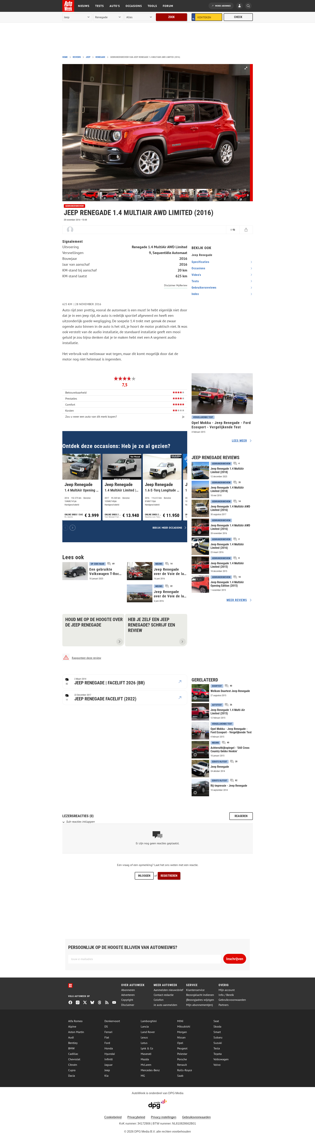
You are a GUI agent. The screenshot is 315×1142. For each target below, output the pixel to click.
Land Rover (148, 1032)
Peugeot (182, 1048)
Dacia (71, 1075)
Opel (180, 1043)
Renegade (100, 57)
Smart (217, 1032)
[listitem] (81, 487)
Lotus (144, 1043)
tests (195, 281)
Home (65, 57)
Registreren (169, 875)
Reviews (77, 57)
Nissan (181, 1037)
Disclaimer (127, 1005)
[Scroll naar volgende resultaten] (72, 528)
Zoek (171, 17)
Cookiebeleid (113, 1117)
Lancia (145, 1026)
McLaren (146, 1064)
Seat (216, 1021)
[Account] (240, 6)
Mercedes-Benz (150, 1070)
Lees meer (239, 440)
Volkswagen (221, 1059)
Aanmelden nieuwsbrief (168, 990)
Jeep (88, 57)
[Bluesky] (93, 1002)
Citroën (72, 1064)
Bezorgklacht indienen (200, 995)
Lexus (144, 1037)
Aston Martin (76, 1032)
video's (196, 275)
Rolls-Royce (184, 1070)
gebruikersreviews (204, 287)
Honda (108, 1048)
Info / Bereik (226, 995)
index (195, 294)
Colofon (159, 1000)
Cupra (71, 1070)
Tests (99, 6)
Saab (180, 1075)
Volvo (217, 1064)
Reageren (241, 816)
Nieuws (83, 6)
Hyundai (109, 1054)
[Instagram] (79, 1002)
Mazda (145, 1059)
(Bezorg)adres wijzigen (200, 1000)
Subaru (217, 1037)
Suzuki (217, 1043)
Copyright (127, 1000)
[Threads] (101, 1002)
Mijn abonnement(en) (199, 1005)
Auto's (115, 6)
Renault (182, 1064)
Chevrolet (74, 1059)
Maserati (146, 1054)
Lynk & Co (147, 1048)
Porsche (182, 1059)
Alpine (72, 1026)
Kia (106, 1075)
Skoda (217, 1026)
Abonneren (128, 990)
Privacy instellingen (163, 1117)
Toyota (217, 1054)
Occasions (134, 6)
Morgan (182, 1032)
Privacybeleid (136, 1117)
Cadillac (73, 1054)
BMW (71, 1048)
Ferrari (108, 1032)
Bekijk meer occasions (167, 527)
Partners (224, 1005)
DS (106, 1026)
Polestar (182, 1054)
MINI (180, 1021)
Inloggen (144, 875)
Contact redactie (164, 995)
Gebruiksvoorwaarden (232, 1000)
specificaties (200, 262)
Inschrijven (234, 958)
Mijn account (227, 990)
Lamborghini (149, 1021)
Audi (71, 1037)
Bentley (72, 1043)
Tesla (216, 1048)
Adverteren (128, 995)
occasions (198, 268)
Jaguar (108, 1064)
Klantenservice (195, 990)
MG (143, 1075)
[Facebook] (71, 1002)
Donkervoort (112, 1021)
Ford (107, 1043)
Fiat (106, 1037)
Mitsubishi (183, 1026)
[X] (86, 1002)
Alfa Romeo (75, 1021)
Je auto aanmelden (165, 1005)
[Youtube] (115, 1002)
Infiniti (108, 1059)
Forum (168, 6)
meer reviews (237, 600)
